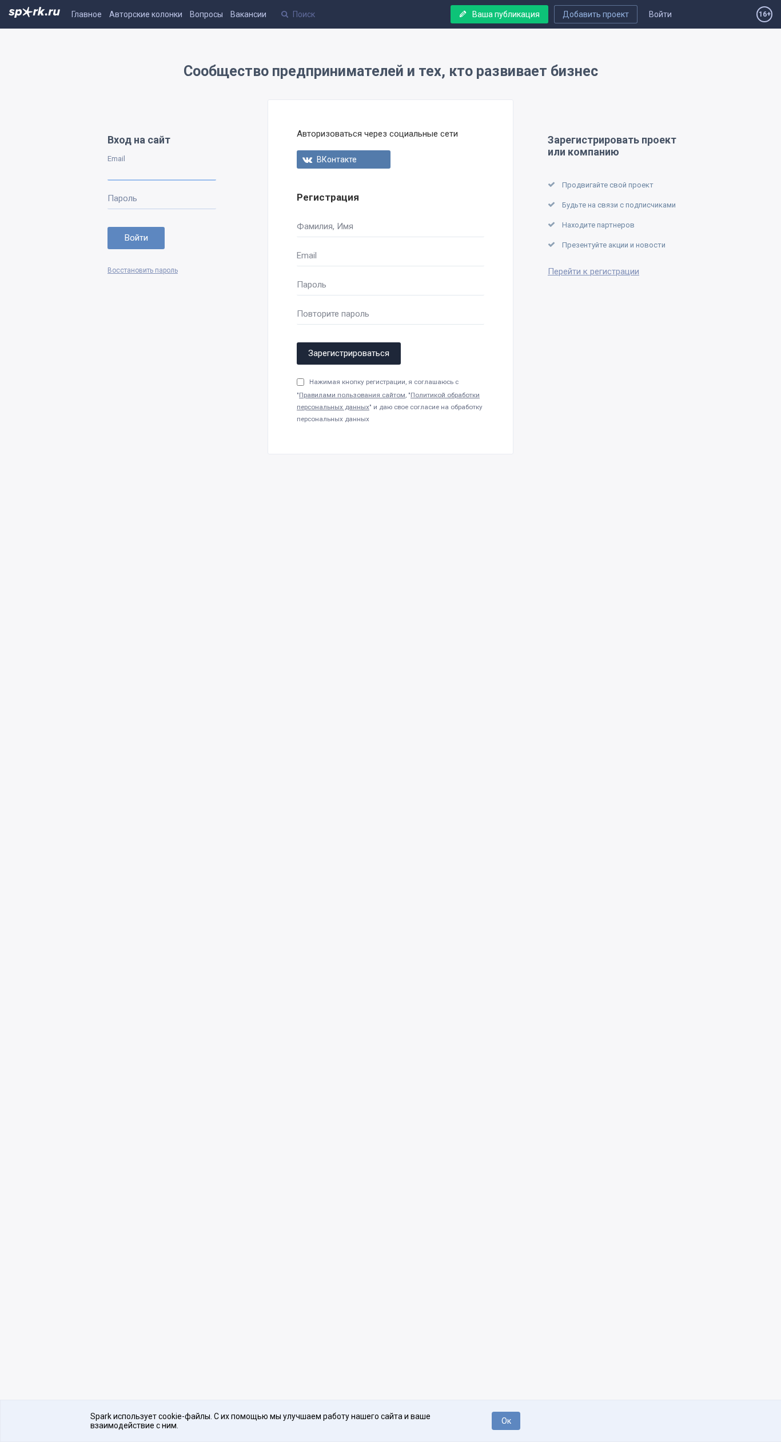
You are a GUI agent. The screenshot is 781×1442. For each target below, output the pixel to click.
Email (116, 158)
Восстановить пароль (142, 270)
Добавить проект (596, 14)
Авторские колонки (145, 14)
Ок (506, 1420)
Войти (660, 14)
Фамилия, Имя (325, 226)
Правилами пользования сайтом (352, 395)
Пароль (122, 198)
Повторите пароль (333, 314)
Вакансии (248, 14)
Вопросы (206, 14)
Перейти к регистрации (593, 271)
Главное (86, 14)
